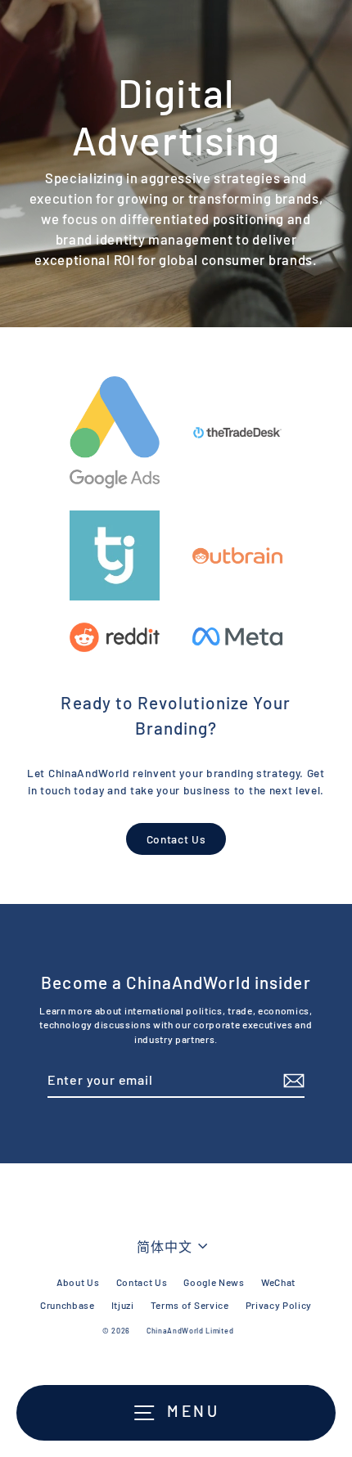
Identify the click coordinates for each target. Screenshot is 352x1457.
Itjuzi (122, 1305)
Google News (213, 1282)
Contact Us (176, 839)
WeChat (278, 1282)
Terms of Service (190, 1305)
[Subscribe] (291, 1081)
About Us (77, 1282)
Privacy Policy (279, 1305)
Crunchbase (67, 1305)
